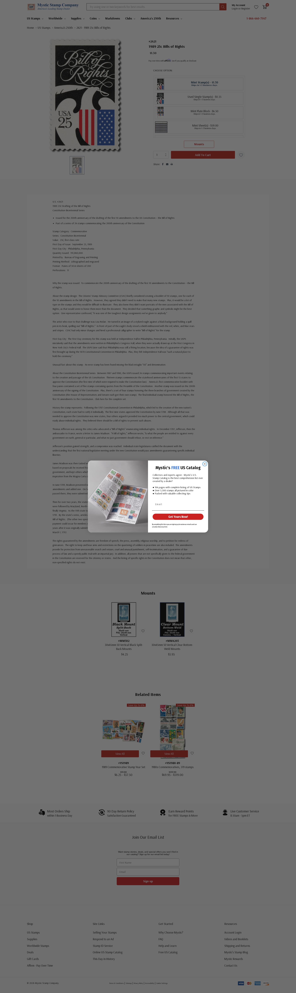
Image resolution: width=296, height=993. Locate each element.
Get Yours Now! (178, 517)
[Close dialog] (205, 464)
